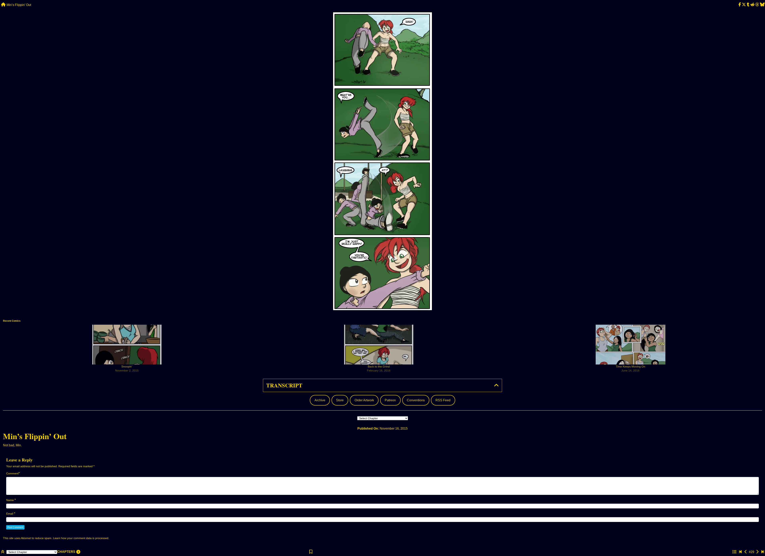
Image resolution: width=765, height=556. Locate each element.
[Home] (3, 4)
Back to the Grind (379, 366)
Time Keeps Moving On (630, 366)
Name (10, 500)
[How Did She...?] (757, 552)
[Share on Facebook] (739, 4)
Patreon (390, 400)
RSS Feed (442, 400)
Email (9, 513)
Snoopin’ (126, 366)
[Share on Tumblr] (748, 4)
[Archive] (734, 552)
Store (340, 400)
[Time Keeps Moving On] (630, 344)
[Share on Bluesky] (762, 4)
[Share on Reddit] (752, 4)
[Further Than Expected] (762, 552)
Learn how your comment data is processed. (81, 538)
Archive (320, 400)
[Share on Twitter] (743, 4)
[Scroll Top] (3, 552)
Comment (12, 473)
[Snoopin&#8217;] (127, 344)
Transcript (284, 385)
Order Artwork (364, 400)
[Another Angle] (745, 552)
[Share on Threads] (757, 4)
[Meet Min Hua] (740, 552)
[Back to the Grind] (379, 344)
